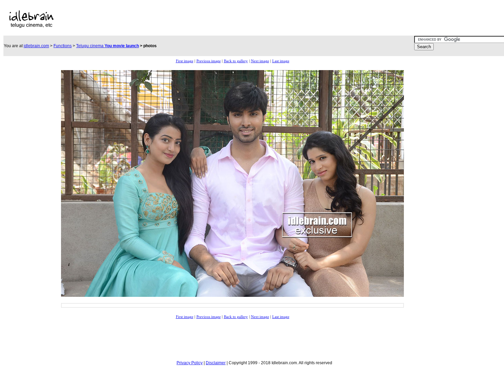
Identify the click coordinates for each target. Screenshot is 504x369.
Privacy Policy (190, 362)
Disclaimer (216, 362)
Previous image (208, 61)
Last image (280, 61)
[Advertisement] (220, 19)
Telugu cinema (107, 45)
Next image (260, 61)
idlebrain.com (36, 45)
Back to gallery (236, 61)
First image (184, 61)
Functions (62, 45)
